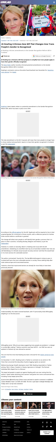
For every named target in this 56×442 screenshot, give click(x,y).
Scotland (26, 389)
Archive (28, 427)
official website (16, 232)
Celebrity (8, 38)
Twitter (31, 389)
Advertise (4, 421)
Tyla (15, 424)
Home (3, 38)
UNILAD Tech (17, 427)
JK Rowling (8, 389)
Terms (3, 424)
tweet (14, 72)
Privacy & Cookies (6, 427)
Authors (28, 432)
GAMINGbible (17, 421)
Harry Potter (15, 389)
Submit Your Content (46, 432)
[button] (54, 56)
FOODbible (16, 429)
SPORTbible (5, 435)
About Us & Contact (18, 435)
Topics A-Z (29, 429)
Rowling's (4, 106)
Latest (28, 424)
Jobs (28, 421)
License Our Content (18, 432)
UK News (21, 389)
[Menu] (54, 2)
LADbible (4, 432)
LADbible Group (6, 429)
